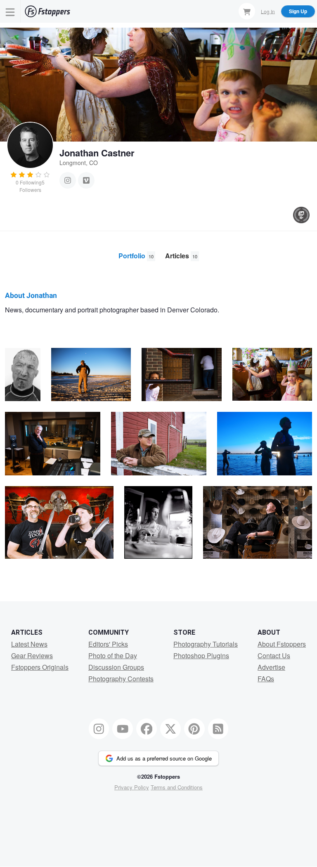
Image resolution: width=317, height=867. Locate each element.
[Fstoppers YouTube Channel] (122, 728)
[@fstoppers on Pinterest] (194, 728)
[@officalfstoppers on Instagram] (99, 728)
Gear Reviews (32, 655)
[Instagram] (67, 180)
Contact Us (274, 655)
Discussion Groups (116, 667)
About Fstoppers (282, 644)
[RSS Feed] (218, 728)
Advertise (271, 667)
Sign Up (298, 11)
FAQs (266, 678)
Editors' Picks (108, 644)
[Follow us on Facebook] (146, 728)
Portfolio (136, 255)
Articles (181, 255)
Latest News (29, 644)
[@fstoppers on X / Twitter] (170, 728)
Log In (268, 10)
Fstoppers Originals (40, 667)
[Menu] (10, 11)
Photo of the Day (112, 655)
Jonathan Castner (97, 152)
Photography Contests (121, 678)
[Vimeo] (86, 180)
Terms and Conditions (177, 787)
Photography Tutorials (205, 644)
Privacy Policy (131, 787)
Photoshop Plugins (201, 655)
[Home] (47, 11)
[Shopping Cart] (247, 11)
